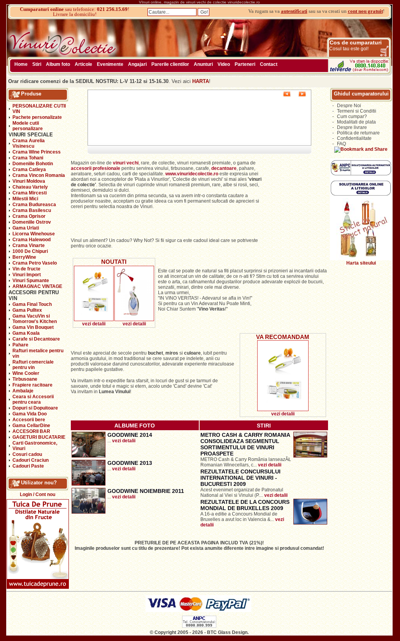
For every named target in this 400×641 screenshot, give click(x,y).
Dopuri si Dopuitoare (35, 408)
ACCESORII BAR (31, 431)
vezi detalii (93, 324)
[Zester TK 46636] (94, 319)
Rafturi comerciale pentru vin (33, 364)
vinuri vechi (126, 163)
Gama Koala (26, 333)
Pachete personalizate (37, 117)
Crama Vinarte (28, 245)
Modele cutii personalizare (27, 125)
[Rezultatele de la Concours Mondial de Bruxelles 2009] (310, 523)
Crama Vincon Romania (38, 175)
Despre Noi (349, 105)
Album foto (58, 64)
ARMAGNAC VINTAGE (37, 286)
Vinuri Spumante (30, 280)
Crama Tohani (27, 158)
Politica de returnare (358, 133)
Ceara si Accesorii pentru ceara (33, 399)
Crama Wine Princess (36, 152)
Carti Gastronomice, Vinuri (34, 445)
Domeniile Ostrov (31, 222)
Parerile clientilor (170, 64)
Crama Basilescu (31, 210)
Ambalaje (22, 391)
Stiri (36, 64)
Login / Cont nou (37, 494)
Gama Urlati (25, 228)
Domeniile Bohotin (32, 163)
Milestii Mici (25, 198)
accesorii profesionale (96, 168)
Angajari (137, 64)
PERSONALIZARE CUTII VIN (39, 108)
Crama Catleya (29, 169)
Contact (268, 64)
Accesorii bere (28, 419)
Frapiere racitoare (32, 385)
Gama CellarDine (31, 425)
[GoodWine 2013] (88, 484)
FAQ (341, 144)
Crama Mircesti (29, 193)
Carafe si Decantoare (36, 339)
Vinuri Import (26, 274)
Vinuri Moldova (28, 181)
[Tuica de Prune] (38, 587)
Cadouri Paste (28, 466)
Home (21, 64)
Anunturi (203, 64)
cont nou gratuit (365, 11)
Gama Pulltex (27, 310)
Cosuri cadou (27, 454)
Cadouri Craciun (30, 460)
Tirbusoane (24, 379)
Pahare (20, 345)
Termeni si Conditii (356, 111)
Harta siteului (361, 263)
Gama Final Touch (32, 304)
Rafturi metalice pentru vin (37, 353)
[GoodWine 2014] (88, 456)
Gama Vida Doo (29, 414)
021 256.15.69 (112, 9)
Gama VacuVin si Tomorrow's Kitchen (34, 318)
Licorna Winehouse (33, 234)
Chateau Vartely (30, 187)
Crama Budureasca (34, 204)
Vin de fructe (26, 269)
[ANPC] (199, 626)
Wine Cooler (25, 373)
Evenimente (110, 64)
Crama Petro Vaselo (34, 263)
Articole (83, 64)
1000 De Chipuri (30, 251)
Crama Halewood (31, 239)
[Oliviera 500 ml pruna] (134, 319)
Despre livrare (352, 127)
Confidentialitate (354, 138)
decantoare (224, 168)
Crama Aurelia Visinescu (28, 143)
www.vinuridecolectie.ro (191, 174)
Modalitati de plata (356, 122)
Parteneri (245, 64)
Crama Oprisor (29, 216)
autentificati (294, 11)
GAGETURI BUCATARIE (38, 437)
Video (224, 64)
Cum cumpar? (352, 116)
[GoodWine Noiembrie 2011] (88, 512)
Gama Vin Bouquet (33, 327)
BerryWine (24, 257)
